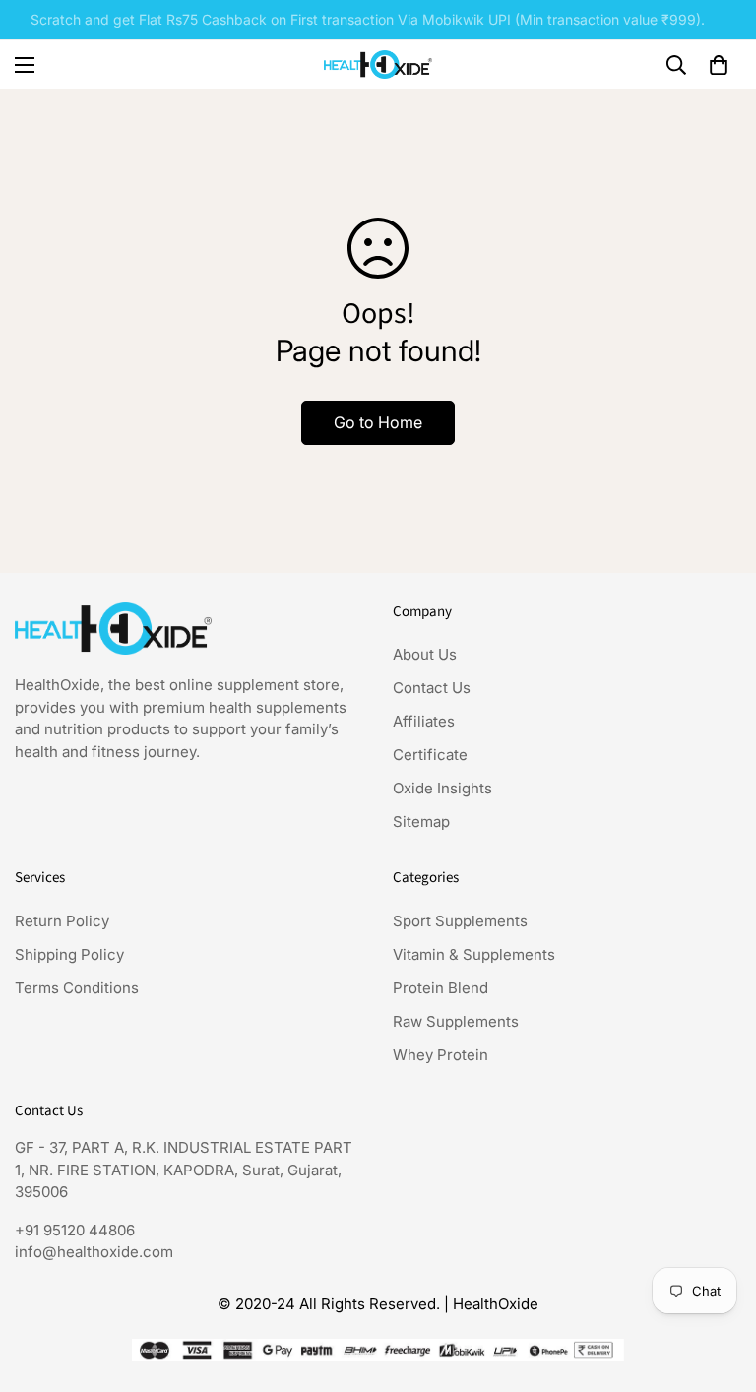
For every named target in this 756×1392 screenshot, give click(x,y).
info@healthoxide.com (94, 1251)
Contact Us (432, 687)
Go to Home (378, 422)
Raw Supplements (456, 1021)
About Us (425, 654)
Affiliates (424, 721)
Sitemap (421, 821)
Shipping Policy (69, 954)
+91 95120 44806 (75, 1230)
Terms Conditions (77, 988)
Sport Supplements (460, 921)
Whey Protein (440, 1054)
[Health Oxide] (378, 64)
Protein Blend (440, 988)
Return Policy (62, 921)
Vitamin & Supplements (474, 954)
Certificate (430, 754)
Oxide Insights (442, 788)
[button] (718, 65)
